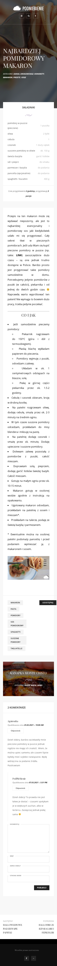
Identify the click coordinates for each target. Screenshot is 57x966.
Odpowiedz (15, 730)
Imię (12, 856)
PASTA (13, 609)
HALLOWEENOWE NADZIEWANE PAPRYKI (12, 928)
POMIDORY (15, 615)
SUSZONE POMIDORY (15, 640)
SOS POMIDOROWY (17, 624)
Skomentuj (14, 824)
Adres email (15, 865)
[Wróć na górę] (33, 958)
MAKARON (7, 77)
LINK (19, 255)
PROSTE (16, 77)
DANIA (16, 73)
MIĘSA (33, 685)
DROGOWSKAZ (26, 73)
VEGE (23, 77)
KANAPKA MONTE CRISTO (28, 673)
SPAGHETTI (16, 632)
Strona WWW (15, 875)
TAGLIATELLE (16, 648)
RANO (39, 685)
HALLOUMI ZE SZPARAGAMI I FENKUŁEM (46, 928)
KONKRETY (39, 73)
